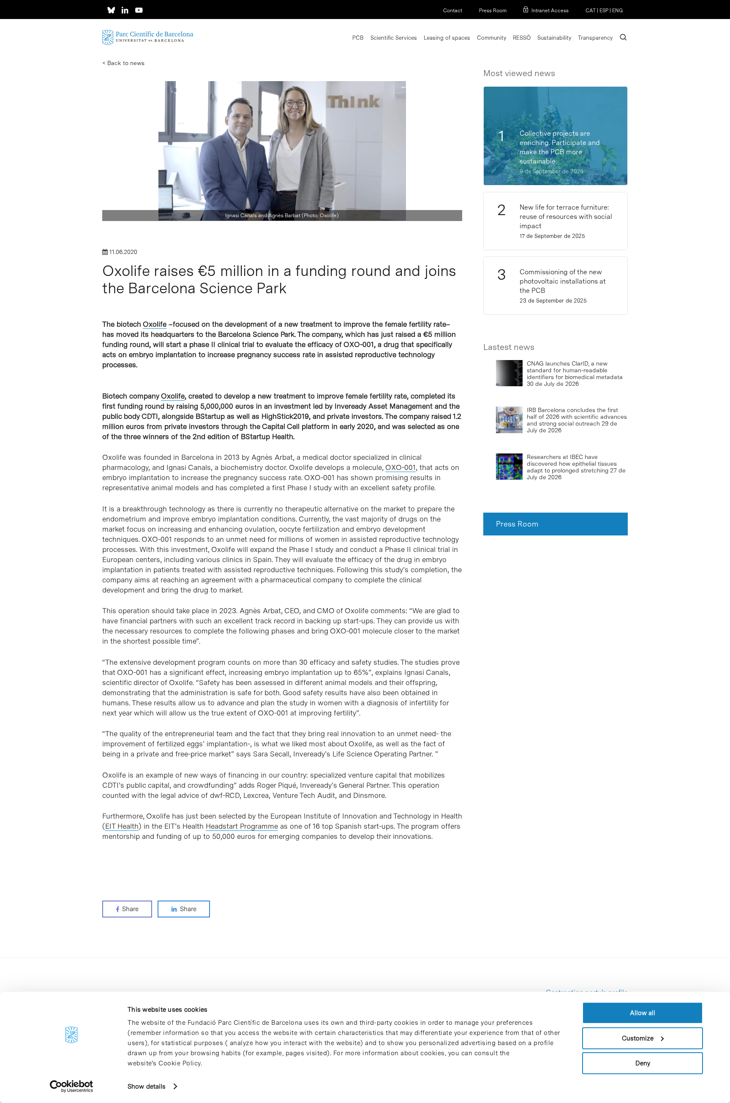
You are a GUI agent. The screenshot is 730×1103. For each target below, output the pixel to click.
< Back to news (123, 63)
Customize (638, 1038)
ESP (603, 11)
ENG (617, 11)
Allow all (642, 1013)
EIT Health (122, 826)
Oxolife (154, 324)
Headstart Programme (242, 826)
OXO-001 (400, 467)
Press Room (493, 11)
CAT (591, 11)
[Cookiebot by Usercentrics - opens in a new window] (72, 1086)
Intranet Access (550, 11)
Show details (147, 1086)
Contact (452, 11)
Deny (642, 1063)
